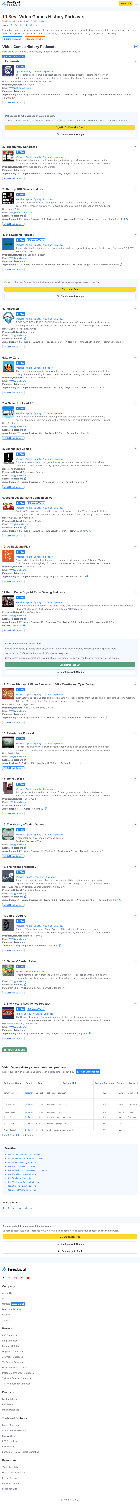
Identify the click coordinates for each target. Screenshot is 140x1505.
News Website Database (14, 1367)
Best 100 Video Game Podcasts (22, 1174)
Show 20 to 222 (16, 1050)
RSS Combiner (9, 1441)
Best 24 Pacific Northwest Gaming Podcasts (27, 1170)
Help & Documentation (14, 1472)
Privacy (6, 1314)
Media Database (10, 1409)
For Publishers (9, 1399)
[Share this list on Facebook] (11, 25)
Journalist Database (12, 1356)
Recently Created (11, 1483)
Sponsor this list (34, 39)
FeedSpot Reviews (11, 1309)
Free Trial (126, 3)
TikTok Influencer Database (16, 1383)
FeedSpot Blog (9, 1488)
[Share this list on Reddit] (26, 25)
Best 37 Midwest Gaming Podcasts (23, 1182)
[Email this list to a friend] (31, 25)
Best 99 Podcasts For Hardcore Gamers (25, 1158)
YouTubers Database (13, 1362)
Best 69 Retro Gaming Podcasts (22, 1162)
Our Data (6, 1298)
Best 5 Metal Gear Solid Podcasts (22, 1190)
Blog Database (9, 1340)
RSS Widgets (8, 1435)
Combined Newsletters (14, 1430)
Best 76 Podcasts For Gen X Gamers (24, 1154)
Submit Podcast (12, 39)
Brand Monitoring (11, 1425)
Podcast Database (11, 1346)
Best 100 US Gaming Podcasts (21, 1166)
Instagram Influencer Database (18, 1372)
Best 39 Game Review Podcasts (22, 1186)
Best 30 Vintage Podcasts (19, 1178)
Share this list (10, 1202)
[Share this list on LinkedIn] (21, 25)
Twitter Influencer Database (16, 1378)
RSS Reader (8, 1404)
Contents (43, 21)
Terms (5, 1320)
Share (5, 25)
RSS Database (9, 1335)
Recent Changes (10, 1478)
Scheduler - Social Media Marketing (20, 1451)
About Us (7, 1293)
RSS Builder (8, 1446)
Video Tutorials (10, 1467)
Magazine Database (12, 1351)
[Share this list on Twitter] (16, 25)
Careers (13, 1303)
